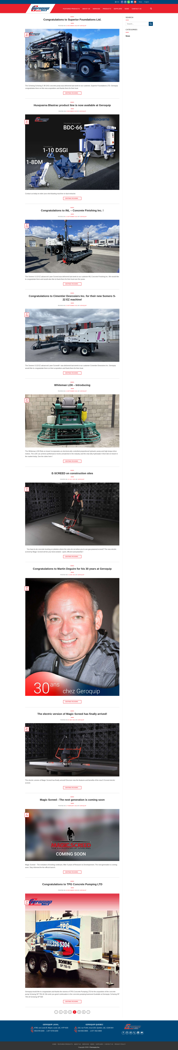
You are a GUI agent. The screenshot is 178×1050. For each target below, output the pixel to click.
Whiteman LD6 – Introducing (72, 385)
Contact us (136, 9)
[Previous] (56, 1012)
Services (96, 9)
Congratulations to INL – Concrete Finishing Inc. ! (72, 210)
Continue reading (72, 93)
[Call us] (128, 2)
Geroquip (83, 25)
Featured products (71, 9)
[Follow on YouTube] (135, 2)
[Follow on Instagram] (125, 2)
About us (86, 9)
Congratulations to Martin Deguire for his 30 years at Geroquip (72, 568)
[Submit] (151, 24)
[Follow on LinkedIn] (131, 2)
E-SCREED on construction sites (72, 473)
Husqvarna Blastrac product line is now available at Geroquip (72, 105)
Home (54, 1044)
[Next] (88, 1012)
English (146, 2)
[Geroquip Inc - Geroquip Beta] (42, 8)
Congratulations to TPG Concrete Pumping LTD (72, 884)
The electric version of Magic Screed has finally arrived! (72, 713)
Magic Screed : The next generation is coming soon (72, 799)
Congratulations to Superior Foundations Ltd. (72, 19)
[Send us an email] (130, 1033)
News (140, 2)
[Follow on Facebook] (122, 2)
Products (107, 9)
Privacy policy (120, 1044)
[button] (117, 2)
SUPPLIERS (118, 9)
